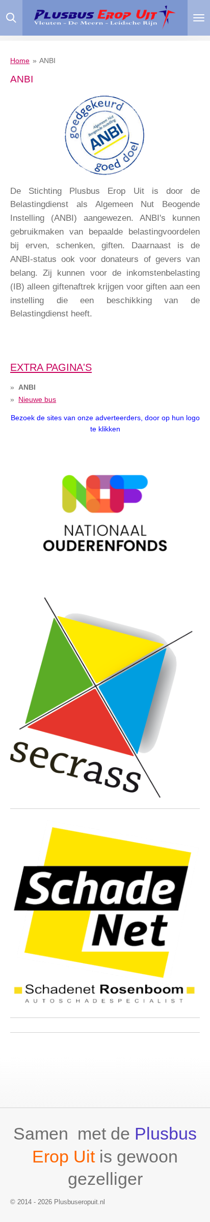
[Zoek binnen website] (11, 18)
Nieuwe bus (37, 399)
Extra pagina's (51, 367)
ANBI (47, 60)
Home (20, 60)
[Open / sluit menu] (199, 18)
